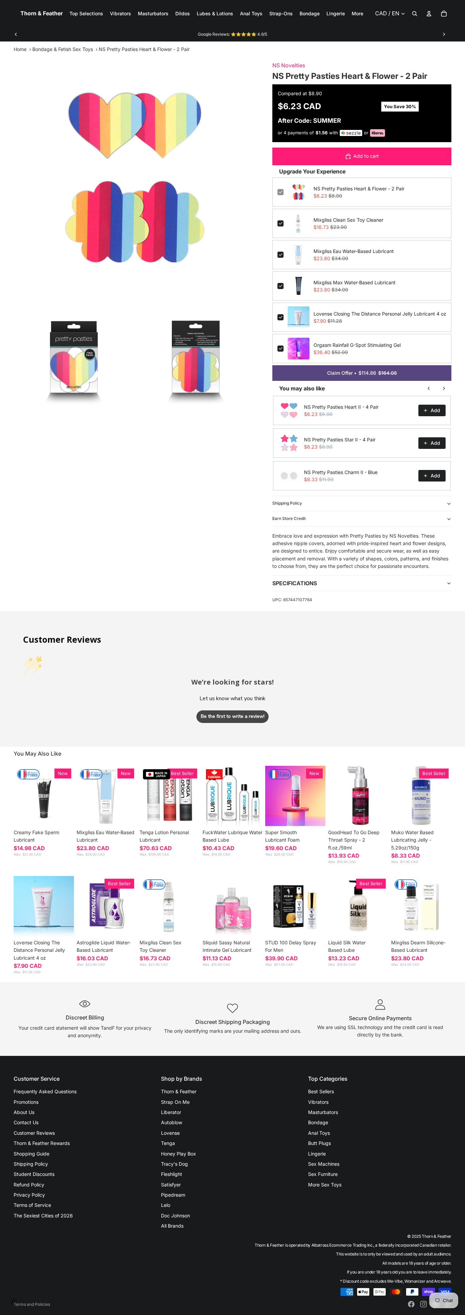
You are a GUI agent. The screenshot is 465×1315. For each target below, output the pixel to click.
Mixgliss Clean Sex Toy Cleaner (348, 220)
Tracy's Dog (174, 1164)
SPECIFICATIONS (294, 583)
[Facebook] (411, 1304)
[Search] (414, 13)
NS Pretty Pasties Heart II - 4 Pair (341, 407)
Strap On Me (175, 1102)
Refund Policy (29, 1184)
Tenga (168, 1143)
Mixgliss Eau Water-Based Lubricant (354, 251)
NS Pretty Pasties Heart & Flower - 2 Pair (359, 188)
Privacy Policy (29, 1195)
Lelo (165, 1205)
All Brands (172, 1226)
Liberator (171, 1112)
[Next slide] (443, 34)
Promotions (26, 1102)
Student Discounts (34, 1174)
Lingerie (317, 1154)
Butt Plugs (319, 1143)
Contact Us (26, 1122)
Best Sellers (321, 1091)
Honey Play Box (178, 1154)
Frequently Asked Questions (45, 1091)
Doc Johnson (175, 1215)
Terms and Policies (32, 1304)
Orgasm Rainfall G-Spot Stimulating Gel (357, 345)
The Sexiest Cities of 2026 (43, 1215)
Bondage (318, 1122)
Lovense (170, 1133)
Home (20, 49)
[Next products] (443, 388)
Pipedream (173, 1195)
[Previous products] (428, 388)
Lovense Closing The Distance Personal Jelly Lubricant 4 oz (380, 314)
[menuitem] (357, 13)
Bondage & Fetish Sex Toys (62, 49)
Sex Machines (323, 1164)
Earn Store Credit (289, 518)
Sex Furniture (323, 1174)
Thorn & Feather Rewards (42, 1143)
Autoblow (171, 1122)
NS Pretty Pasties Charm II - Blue (341, 472)
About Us (24, 1112)
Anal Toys (319, 1133)
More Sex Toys (324, 1184)
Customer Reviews (34, 1133)
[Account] (428, 13)
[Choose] (63, 815)
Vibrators (318, 1102)
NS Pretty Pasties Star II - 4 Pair (339, 439)
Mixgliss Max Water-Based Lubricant (355, 282)
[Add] (126, 815)
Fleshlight (171, 1174)
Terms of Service (32, 1205)
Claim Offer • (362, 373)
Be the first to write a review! (232, 716)
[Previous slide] (16, 34)
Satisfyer (171, 1184)
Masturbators (323, 1112)
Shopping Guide (31, 1154)
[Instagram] (423, 1304)
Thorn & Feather (178, 1091)
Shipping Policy (287, 503)
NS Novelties (288, 65)
